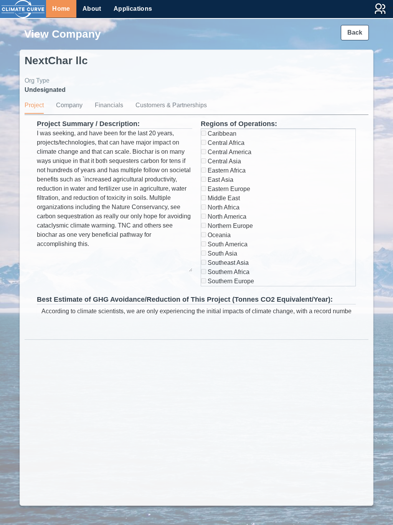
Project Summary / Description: (88, 124)
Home (61, 8)
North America (226, 216)
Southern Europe (230, 281)
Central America (228, 152)
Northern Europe (229, 226)
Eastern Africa (226, 170)
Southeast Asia (227, 262)
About (92, 8)
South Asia (221, 253)
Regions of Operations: (239, 124)
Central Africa (225, 143)
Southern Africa (227, 272)
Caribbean (221, 133)
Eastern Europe (228, 189)
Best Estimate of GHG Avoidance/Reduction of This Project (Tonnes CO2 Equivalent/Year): (185, 299)
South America (227, 244)
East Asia (219, 179)
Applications (133, 8)
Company (69, 105)
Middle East (223, 198)
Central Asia (223, 161)
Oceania (218, 235)
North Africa (222, 207)
